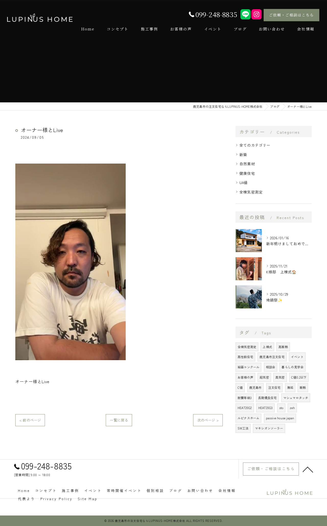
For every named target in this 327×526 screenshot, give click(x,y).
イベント (297, 357)
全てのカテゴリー (255, 145)
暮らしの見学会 (292, 367)
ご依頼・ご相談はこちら (291, 14)
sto (281, 407)
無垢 (290, 387)
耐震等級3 (245, 397)
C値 (240, 387)
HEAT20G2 (245, 407)
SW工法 (243, 428)
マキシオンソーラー (269, 428)
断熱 (303, 387)
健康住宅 (247, 173)
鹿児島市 (255, 387)
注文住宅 (274, 387)
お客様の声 (245, 377)
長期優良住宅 (267, 397)
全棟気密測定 (251, 192)
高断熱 (283, 347)
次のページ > (208, 420)
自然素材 (247, 163)
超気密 (264, 377)
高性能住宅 (245, 357)
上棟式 (267, 347)
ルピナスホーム (248, 418)
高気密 (280, 377)
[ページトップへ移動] (308, 469)
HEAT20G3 (265, 407)
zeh (292, 407)
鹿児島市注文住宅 (272, 357)
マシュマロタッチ (295, 397)
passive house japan (280, 418)
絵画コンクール (248, 367)
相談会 (270, 367)
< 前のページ (30, 420)
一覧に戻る (119, 420)
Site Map (88, 498)
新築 (243, 154)
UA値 (243, 182)
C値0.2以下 (299, 377)
